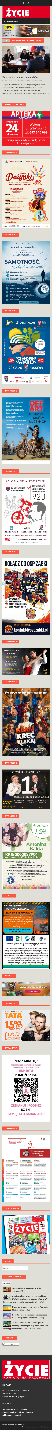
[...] (48, 93)
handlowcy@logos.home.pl (21, 1412)
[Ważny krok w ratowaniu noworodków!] (26, 59)
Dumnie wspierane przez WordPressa (36, 1427)
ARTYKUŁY (6, 1283)
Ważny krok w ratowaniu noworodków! (20, 77)
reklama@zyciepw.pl (11, 1415)
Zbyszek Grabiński (23, 80)
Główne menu (12, 21)
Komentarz (39, 80)
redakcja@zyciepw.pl (17, 1396)
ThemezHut (20, 1424)
